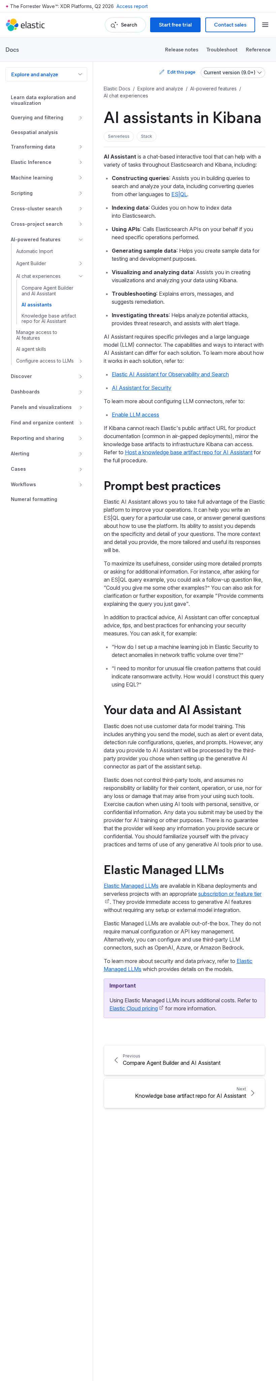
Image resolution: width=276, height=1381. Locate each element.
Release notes (181, 49)
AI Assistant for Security (141, 387)
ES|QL (179, 194)
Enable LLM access (135, 414)
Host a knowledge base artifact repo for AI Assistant (188, 452)
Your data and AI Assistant (172, 709)
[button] (119, 136)
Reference (258, 49)
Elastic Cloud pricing (133, 1008)
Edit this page (181, 72)
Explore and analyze (34, 74)
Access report (132, 6)
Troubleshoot (222, 49)
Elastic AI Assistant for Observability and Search (170, 374)
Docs (12, 49)
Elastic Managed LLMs (164, 869)
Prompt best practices (162, 485)
